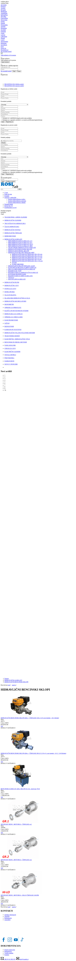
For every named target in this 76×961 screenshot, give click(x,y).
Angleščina (4, 13)
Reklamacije (8, 918)
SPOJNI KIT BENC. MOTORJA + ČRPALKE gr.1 (16, 824)
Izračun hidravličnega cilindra (16, 202)
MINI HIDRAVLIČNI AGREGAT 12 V (20, 241)
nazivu (14, 685)
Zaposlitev (7, 920)
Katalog (6, 955)
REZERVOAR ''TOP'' (15, 271)
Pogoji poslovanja (9, 950)
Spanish (3, 26)
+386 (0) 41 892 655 (10, 959)
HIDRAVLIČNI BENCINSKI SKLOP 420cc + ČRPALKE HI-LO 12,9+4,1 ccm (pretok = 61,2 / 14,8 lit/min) (33, 753)
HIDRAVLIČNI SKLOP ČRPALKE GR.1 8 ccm (26, 259)
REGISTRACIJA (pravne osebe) (14, 86)
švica (2, 46)
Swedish (3, 30)
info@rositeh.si (24, 959)
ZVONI (14, 262)
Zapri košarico (5, 62)
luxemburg (4, 45)
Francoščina (4, 18)
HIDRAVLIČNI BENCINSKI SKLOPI (20, 249)
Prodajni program (6, 210)
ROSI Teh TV (8, 206)
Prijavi (19, 71)
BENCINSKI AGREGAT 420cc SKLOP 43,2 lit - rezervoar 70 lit (20, 789)
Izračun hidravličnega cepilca (16, 199)
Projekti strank (8, 204)
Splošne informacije (10, 915)
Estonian (3, 31)
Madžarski (4, 11)
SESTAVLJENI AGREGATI (16, 279)
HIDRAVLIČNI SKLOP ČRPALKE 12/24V (21, 266)
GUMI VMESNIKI (18, 264)
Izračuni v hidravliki (10, 197)
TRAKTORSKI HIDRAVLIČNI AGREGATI (22, 247)
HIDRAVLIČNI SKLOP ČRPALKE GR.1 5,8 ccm (27, 261)
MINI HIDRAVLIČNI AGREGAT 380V (20, 246)
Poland (3, 38)
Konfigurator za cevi (10, 207)
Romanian (4, 28)
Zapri (14, 71)
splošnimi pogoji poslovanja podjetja (21, 118)
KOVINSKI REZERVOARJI (17, 274)
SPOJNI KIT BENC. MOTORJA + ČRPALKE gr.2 (16, 860)
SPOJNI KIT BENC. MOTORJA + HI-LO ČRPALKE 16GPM (20, 895)
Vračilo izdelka (8, 953)
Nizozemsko (4, 41)
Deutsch (3, 6)
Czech (2, 40)
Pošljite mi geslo (10, 181)
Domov (6, 678)
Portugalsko (4, 25)
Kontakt (6, 196)
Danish (3, 23)
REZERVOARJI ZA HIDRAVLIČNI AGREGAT (23, 272)
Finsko (3, 21)
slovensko (4, 5)
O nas (6, 192)
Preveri (3, 142)
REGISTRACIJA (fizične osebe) (14, 84)
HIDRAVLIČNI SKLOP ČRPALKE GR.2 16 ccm (27, 256)
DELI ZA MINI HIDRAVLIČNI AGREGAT (21, 269)
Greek (2, 33)
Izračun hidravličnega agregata (17, 201)
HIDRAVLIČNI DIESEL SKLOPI (18, 251)
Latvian (3, 35)
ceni (9, 685)
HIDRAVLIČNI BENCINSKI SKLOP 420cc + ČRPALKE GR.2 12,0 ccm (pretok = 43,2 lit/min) (30, 718)
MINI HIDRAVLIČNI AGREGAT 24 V (20, 242)
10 (5, 390)
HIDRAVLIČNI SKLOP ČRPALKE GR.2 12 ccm (27, 257)
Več (2, 726)
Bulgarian (3, 43)
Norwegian (4, 20)
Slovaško (3, 16)
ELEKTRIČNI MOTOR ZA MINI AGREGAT (22, 267)
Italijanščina (4, 15)
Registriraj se (9, 121)
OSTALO (11, 277)
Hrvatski (3, 10)
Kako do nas (8, 194)
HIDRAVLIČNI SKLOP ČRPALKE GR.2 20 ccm (27, 254)
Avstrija (3, 8)
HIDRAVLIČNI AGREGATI (13, 680)
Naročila (6, 916)
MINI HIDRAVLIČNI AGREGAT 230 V (20, 244)
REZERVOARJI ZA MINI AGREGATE (20, 276)
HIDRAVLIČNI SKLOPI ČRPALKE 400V (21, 252)
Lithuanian (4, 36)
